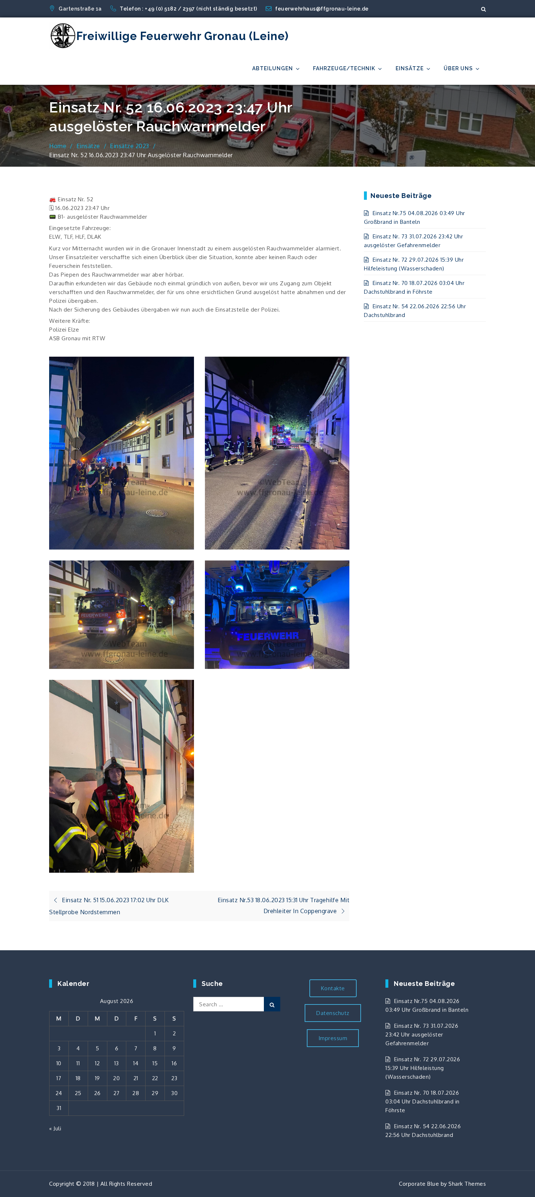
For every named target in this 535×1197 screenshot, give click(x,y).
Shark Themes (467, 1183)
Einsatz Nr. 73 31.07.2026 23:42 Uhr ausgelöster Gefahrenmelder (421, 1034)
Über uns (458, 68)
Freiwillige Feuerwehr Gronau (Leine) (182, 36)
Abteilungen (272, 68)
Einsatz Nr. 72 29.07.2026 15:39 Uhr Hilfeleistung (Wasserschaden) (422, 1068)
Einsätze (410, 68)
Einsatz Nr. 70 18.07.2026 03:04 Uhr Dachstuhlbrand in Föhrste (422, 1101)
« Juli (55, 1128)
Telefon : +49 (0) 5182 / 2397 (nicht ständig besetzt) (189, 9)
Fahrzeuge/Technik (344, 68)
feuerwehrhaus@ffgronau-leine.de (322, 9)
